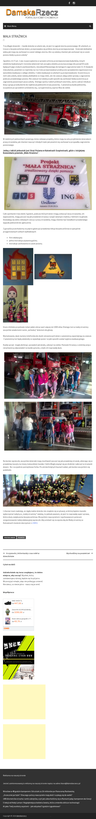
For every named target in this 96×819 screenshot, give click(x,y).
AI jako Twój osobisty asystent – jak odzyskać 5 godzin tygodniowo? (31, 806)
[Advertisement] (24, 702)
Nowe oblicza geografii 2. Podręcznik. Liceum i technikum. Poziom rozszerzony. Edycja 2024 (22, 619)
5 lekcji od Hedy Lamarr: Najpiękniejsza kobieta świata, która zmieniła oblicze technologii (41, 802)
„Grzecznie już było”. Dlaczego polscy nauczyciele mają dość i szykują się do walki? (37, 795)
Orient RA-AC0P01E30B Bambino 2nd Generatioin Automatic (22, 610)
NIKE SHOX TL (17, 601)
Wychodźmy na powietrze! (78, 553)
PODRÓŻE (21, 537)
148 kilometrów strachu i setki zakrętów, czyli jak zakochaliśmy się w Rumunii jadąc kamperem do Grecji (47, 799)
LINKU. (35, 523)
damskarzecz (21, 816)
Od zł (17, 603)
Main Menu (11, 26)
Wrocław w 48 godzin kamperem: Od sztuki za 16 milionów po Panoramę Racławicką (38, 791)
